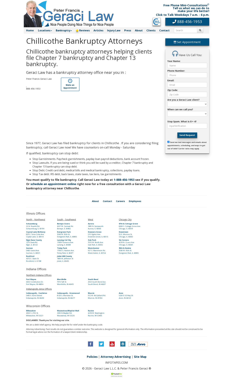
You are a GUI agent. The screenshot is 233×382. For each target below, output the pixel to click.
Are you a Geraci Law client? (183, 99)
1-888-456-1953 (124, 180)
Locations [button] (44, 30)
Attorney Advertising (116, 357)
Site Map (140, 357)
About (139, 30)
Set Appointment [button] (188, 42)
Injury (113, 30)
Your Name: (174, 61)
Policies (92, 357)
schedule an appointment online (53, 184)
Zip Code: (172, 90)
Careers (120, 201)
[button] (187, 22)
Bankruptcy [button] (63, 30)
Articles (98, 30)
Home (30, 30)
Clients (150, 30)
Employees (135, 201)
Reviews (84, 30)
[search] (200, 30)
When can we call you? (180, 109)
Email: (170, 80)
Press (127, 30)
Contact (164, 30)
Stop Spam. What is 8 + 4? (182, 121)
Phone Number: (176, 70)
